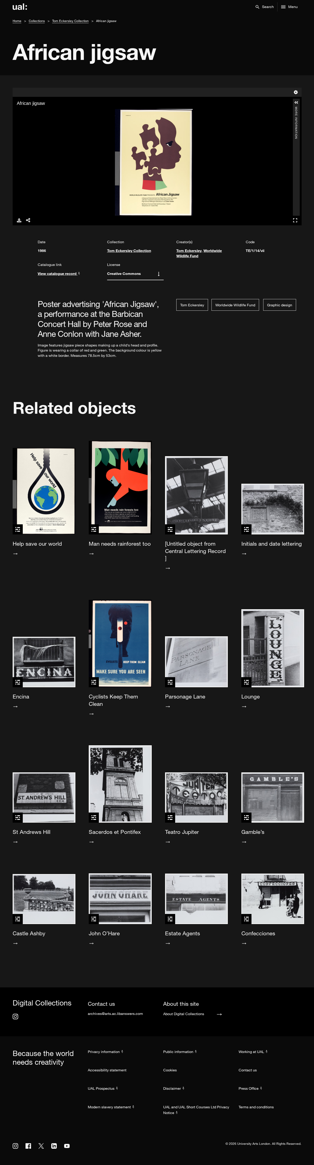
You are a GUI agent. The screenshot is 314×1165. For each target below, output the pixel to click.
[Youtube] (67, 1146)
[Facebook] (28, 1146)
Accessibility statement (107, 1070)
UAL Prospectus (101, 1088)
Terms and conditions (256, 1107)
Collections (37, 21)
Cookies (170, 1070)
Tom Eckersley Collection (70, 21)
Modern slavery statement (109, 1107)
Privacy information (104, 1051)
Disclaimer (172, 1088)
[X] (41, 1146)
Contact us (248, 1070)
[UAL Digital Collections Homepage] (20, 7)
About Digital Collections (183, 1013)
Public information (178, 1051)
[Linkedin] (54, 1146)
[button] (264, 7)
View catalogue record (57, 273)
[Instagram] (15, 1016)
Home (17, 21)
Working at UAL (251, 1051)
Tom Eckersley (189, 250)
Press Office (249, 1088)
